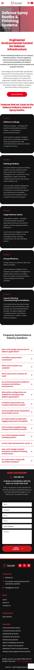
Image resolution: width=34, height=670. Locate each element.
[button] (3, 3)
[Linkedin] (29, 565)
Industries (6, 624)
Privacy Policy (20, 661)
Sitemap (29, 661)
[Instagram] (24, 565)
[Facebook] (20, 565)
